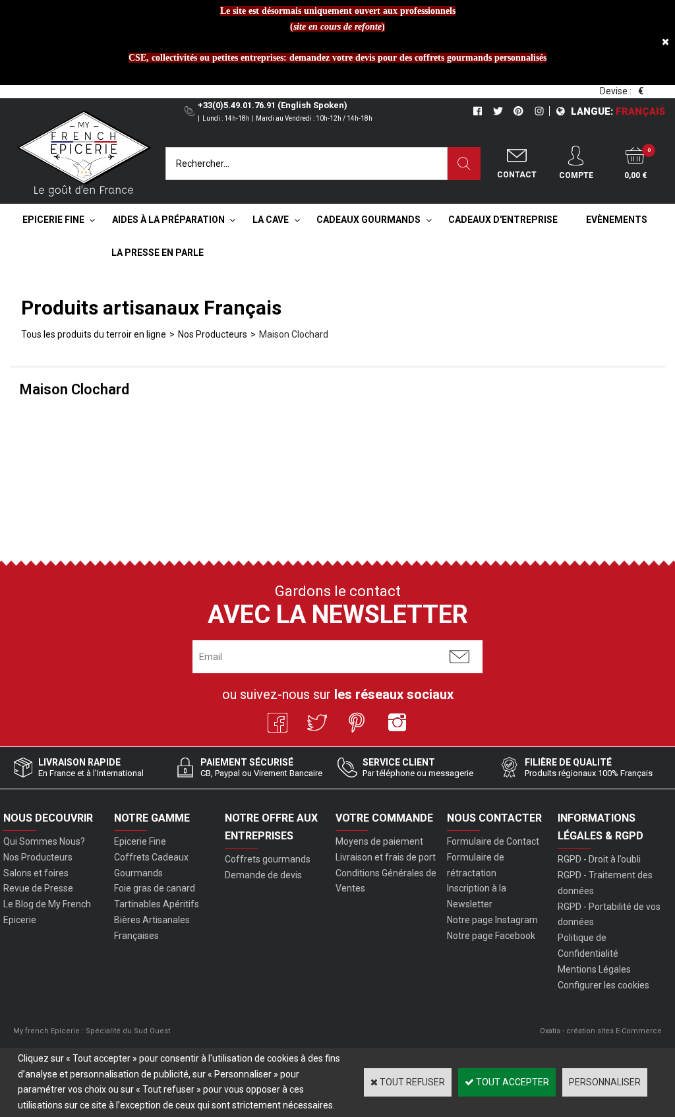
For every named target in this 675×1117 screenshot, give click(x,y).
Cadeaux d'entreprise (503, 219)
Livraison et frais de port (386, 857)
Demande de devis (263, 875)
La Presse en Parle (157, 252)
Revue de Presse (38, 888)
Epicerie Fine (53, 219)
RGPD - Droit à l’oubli (599, 859)
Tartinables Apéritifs (156, 904)
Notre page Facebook (491, 935)
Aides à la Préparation (168, 219)
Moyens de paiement (379, 841)
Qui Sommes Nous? (44, 841)
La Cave (270, 219)
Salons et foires (36, 873)
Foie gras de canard (154, 888)
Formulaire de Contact (493, 841)
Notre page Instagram (492, 920)
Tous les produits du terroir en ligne (93, 334)
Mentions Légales (594, 969)
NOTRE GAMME (152, 818)
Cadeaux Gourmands (368, 219)
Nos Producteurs (212, 334)
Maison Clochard (293, 334)
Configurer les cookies (603, 985)
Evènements (616, 219)
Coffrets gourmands (267, 859)
